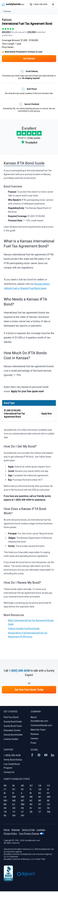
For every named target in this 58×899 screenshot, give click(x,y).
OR (13, 808)
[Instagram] (39, 755)
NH (5, 804)
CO (48, 785)
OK (5, 808)
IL (22, 793)
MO (5, 800)
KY (48, 793)
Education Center (12, 730)
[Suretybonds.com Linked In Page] (52, 755)
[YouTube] (45, 755)
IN (31, 793)
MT (22, 800)
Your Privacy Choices (29, 833)
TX (13, 812)
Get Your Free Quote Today (29, 689)
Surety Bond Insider (13, 734)
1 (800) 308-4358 (19, 670)
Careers (34, 738)
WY (22, 815)
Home (7, 830)
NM (22, 804)
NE (48, 800)
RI (31, 808)
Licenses (41, 830)
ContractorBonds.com (41, 725)
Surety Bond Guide (13, 721)
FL (31, 789)
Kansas (7, 11)
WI (5, 815)
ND (39, 800)
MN (48, 797)
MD (22, 797)
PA (22, 808)
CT (5, 789)
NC (31, 800)
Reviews (35, 734)
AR (22, 785)
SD (48, 808)
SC (39, 808)
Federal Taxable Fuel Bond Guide (24, 628)
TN (5, 812)
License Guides (11, 739)
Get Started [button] (29, 58)
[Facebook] (32, 755)
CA (39, 785)
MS (14, 800)
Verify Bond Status (13, 759)
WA (48, 812)
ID (13, 793)
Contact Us (9, 772)
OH (48, 804)
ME (31, 797)
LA (5, 797)
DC (13, 789)
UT (22, 812)
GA (39, 789)
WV (14, 815)
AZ (31, 785)
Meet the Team (38, 729)
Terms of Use (28, 830)
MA (14, 797)
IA (5, 793)
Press (33, 743)
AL (13, 785)
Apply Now (46, 413)
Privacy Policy (10, 833)
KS (39, 793)
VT (39, 812)
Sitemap (15, 830)
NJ (13, 804)
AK (5, 785)
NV (31, 804)
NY (39, 804)
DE (22, 789)
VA (31, 812)
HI (48, 789)
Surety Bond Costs (13, 726)
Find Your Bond (11, 717)
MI (39, 797)
